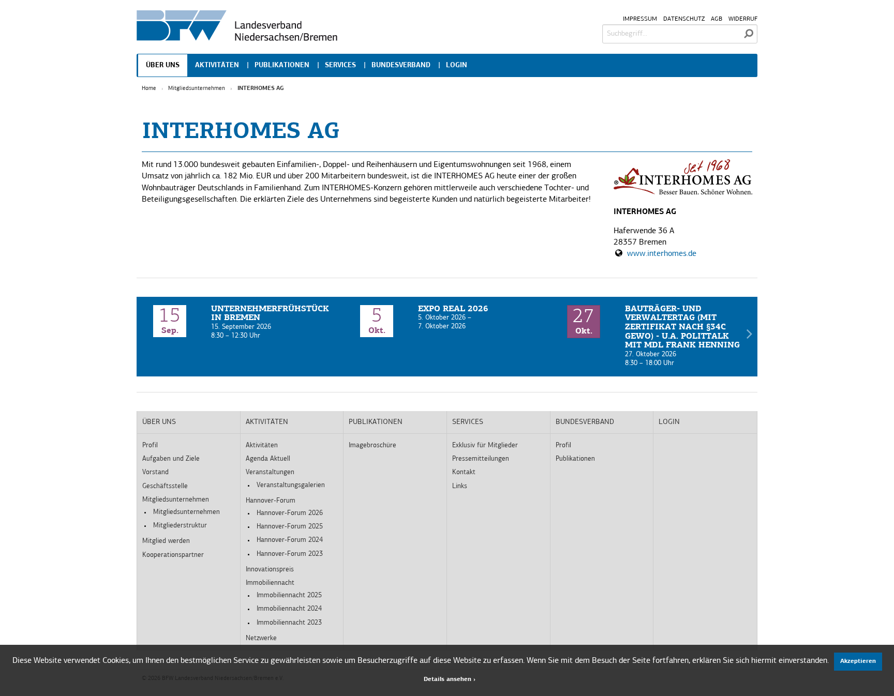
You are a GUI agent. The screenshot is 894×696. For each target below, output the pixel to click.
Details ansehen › (449, 679)
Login (456, 65)
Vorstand (155, 472)
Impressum (640, 19)
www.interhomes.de (661, 254)
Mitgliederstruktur (180, 525)
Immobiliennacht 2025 (289, 595)
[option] (240, 323)
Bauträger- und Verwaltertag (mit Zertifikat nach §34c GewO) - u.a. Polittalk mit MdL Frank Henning (682, 327)
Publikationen (282, 65)
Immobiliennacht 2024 (289, 609)
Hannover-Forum (270, 500)
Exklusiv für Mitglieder (485, 445)
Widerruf (742, 19)
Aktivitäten (217, 65)
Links (459, 486)
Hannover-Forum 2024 (290, 540)
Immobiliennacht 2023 (289, 622)
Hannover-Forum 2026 (290, 513)
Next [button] (749, 336)
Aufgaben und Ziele (171, 459)
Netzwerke (261, 638)
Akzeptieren (858, 661)
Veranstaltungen (270, 472)
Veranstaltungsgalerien (291, 485)
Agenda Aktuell (268, 459)
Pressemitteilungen (480, 459)
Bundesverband (400, 65)
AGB (716, 19)
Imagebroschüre (372, 445)
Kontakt (463, 472)
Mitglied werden (166, 541)
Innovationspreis (270, 569)
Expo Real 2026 (453, 309)
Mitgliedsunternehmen (196, 89)
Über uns (163, 65)
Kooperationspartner (173, 555)
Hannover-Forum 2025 (290, 526)
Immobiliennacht (270, 583)
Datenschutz (684, 19)
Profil (150, 445)
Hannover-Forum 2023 (290, 554)
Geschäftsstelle (165, 486)
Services (340, 65)
